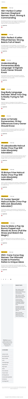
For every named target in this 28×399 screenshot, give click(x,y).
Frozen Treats (5, 372)
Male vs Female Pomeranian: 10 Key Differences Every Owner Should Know (13, 122)
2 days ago (11, 7)
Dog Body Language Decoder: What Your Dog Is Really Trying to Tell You (13, 95)
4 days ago (12, 223)
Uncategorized (5, 381)
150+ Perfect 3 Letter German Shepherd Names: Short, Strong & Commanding (13, 14)
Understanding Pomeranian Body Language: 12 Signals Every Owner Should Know (12, 68)
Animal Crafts (5, 223)
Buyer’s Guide (5, 358)
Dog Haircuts (5, 142)
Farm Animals (5, 370)
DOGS (3, 60)
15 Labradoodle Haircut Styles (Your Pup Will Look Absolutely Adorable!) (13, 149)
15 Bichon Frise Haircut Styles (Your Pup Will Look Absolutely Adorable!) (12, 176)
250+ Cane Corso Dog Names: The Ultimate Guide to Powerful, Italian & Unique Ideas (12, 258)
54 (11, 279)
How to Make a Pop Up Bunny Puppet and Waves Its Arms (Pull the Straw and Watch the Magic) (13, 230)
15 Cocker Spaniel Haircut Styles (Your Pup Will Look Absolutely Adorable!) (13, 202)
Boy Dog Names (5, 356)
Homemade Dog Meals (7, 377)
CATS (3, 360)
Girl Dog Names (5, 375)
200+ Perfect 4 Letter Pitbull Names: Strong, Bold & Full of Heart (12, 39)
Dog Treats (4, 366)
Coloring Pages (5, 362)
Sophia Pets (4, 25)
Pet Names (4, 7)
